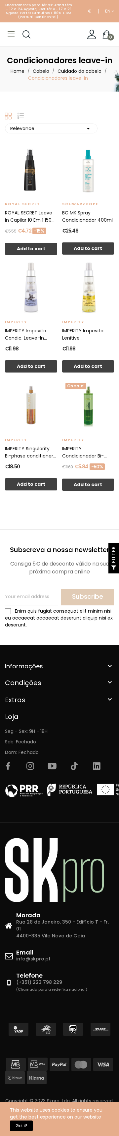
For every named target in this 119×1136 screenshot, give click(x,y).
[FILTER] (113, 568)
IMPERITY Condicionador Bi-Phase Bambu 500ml (86, 452)
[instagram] (30, 766)
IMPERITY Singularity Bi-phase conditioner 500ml (29, 452)
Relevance (51, 128)
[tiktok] (74, 766)
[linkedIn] (96, 766)
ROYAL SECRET (22, 204)
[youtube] (52, 766)
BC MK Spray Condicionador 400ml (87, 216)
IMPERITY (16, 322)
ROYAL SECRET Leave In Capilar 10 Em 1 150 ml (28, 216)
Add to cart (31, 248)
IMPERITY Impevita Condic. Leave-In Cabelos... (25, 334)
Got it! (21, 1125)
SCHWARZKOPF (80, 204)
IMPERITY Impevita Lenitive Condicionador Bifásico (82, 334)
